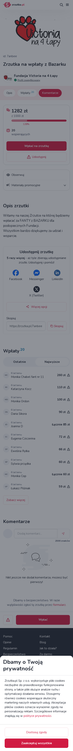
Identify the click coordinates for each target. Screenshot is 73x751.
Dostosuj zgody (36, 732)
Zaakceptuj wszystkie (36, 743)
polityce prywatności (37, 716)
